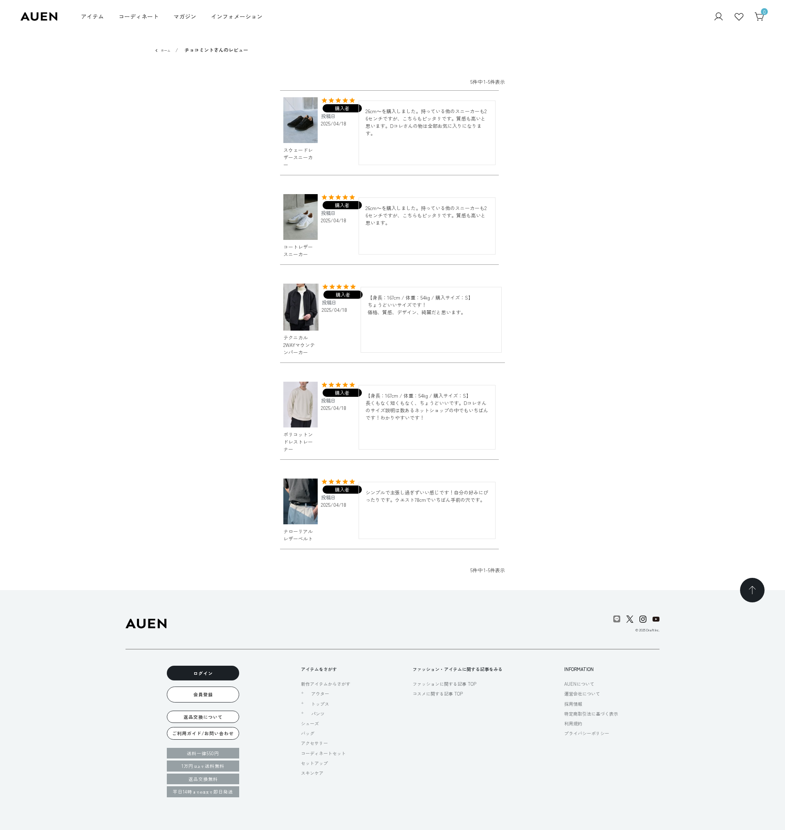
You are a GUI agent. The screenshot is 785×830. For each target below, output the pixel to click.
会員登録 (203, 694)
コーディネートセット (323, 753)
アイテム (92, 16)
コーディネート (139, 16)
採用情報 (573, 703)
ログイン (203, 673)
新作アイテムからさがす (325, 683)
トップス (320, 703)
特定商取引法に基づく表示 (591, 713)
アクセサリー (314, 743)
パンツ (318, 713)
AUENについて (579, 683)
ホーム (165, 50)
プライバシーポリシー (586, 733)
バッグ (307, 733)
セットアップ (314, 763)
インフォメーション (236, 16)
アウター (320, 693)
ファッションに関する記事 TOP (444, 683)
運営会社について (582, 693)
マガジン (184, 16)
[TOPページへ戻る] (752, 590)
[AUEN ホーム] (38, 15)
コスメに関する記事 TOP (438, 693)
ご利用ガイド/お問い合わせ (203, 733)
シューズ (310, 723)
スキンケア (312, 773)
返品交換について (203, 717)
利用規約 (573, 723)
